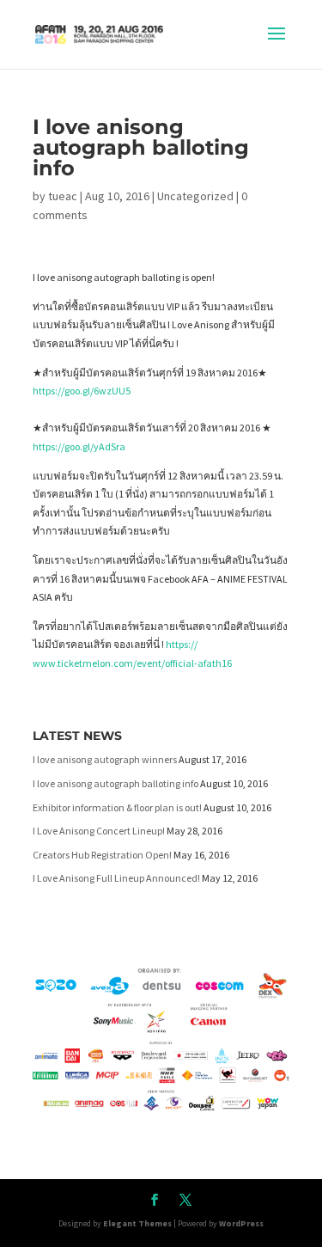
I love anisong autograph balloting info (115, 783)
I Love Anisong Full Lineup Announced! (116, 877)
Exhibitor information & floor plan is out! (117, 807)
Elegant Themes (137, 1223)
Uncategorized (195, 196)
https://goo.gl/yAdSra (79, 446)
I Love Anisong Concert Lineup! (99, 830)
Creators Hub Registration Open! (102, 854)
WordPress (241, 1223)
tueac (62, 196)
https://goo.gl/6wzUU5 (82, 390)
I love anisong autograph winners (105, 759)
